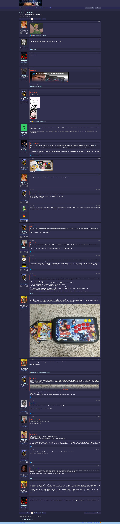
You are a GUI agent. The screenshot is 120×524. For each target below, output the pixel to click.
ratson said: (32, 403)
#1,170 (99, 416)
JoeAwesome (24, 29)
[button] (32, 8)
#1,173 (99, 465)
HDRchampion (23, 439)
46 (29, 19)
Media (35, 8)
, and (39, 35)
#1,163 (99, 240)
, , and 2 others (39, 121)
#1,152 (99, 39)
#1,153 (99, 52)
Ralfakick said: (33, 70)
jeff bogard (22, 16)
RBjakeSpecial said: (34, 143)
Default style (22, 522)
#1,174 (99, 481)
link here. (40, 128)
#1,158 (99, 158)
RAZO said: (32, 275)
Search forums (27, 10)
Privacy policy (90, 522)
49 (36, 19)
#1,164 (99, 255)
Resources (42, 8)
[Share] (96, 21)
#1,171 (99, 431)
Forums (22, 8)
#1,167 (99, 359)
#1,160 (99, 189)
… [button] (25, 19)
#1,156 (99, 124)
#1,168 (99, 375)
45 (27, 19)
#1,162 (99, 224)
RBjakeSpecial (24, 132)
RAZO (24, 262)
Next (43, 19)
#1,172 (99, 449)
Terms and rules (83, 522)
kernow (24, 75)
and (36, 86)
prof (24, 304)
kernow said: (32, 92)
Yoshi (24, 213)
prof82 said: (32, 378)
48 (34, 19)
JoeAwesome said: (33, 192)
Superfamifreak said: (34, 419)
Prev (21, 19)
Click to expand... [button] (65, 81)
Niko (24, 148)
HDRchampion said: (34, 468)
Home (97, 522)
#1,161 (99, 205)
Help (94, 522)
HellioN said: (32, 434)
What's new (28, 8)
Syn (24, 46)
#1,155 (99, 89)
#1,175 (99, 497)
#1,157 (99, 140)
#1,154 (99, 67)
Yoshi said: (32, 226)
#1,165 (99, 273)
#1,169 (99, 400)
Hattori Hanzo (24, 60)
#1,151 (99, 21)
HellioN (24, 97)
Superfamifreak (24, 408)
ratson (23, 247)
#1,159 (99, 174)
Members (50, 8)
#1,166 (99, 296)
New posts (21, 10)
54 (40, 19)
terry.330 (24, 473)
